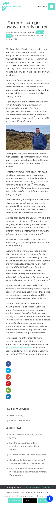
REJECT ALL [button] (30, 500)
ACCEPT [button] (43, 500)
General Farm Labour (19, 420)
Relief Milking (16, 415)
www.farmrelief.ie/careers (18, 347)
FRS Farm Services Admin (22, 32)
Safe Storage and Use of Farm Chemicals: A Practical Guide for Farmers (24, 446)
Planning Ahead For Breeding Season (27, 455)
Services (41, 6)
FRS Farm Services (31, 487)
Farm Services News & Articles (28, 35)
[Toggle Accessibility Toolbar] (49, 498)
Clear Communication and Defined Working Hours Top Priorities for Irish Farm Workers (28, 471)
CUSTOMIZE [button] (14, 500)
